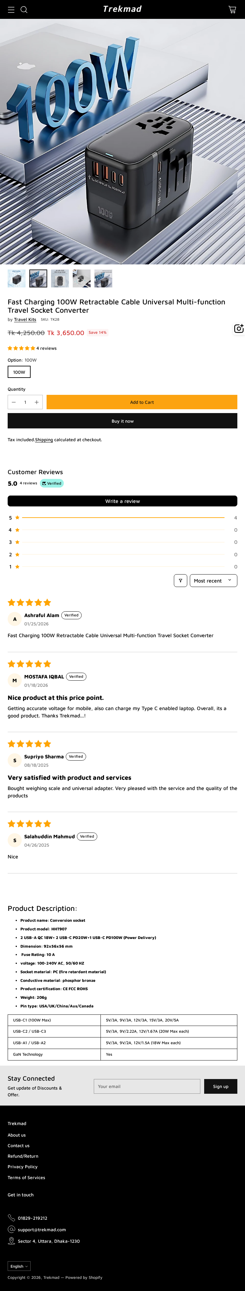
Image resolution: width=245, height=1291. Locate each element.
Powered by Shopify (83, 1277)
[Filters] (180, 580)
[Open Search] (23, 9)
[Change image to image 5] (103, 278)
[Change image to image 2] (38, 278)
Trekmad (51, 1277)
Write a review (122, 501)
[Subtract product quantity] (13, 402)
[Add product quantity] (36, 402)
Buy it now (123, 421)
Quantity (17, 389)
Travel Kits (25, 319)
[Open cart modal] (232, 9)
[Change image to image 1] (17, 278)
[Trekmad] (122, 9)
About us (17, 1135)
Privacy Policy (23, 1166)
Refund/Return (23, 1156)
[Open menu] (11, 9)
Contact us (19, 1145)
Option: (22, 360)
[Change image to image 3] (60, 278)
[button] (22, 348)
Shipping (44, 439)
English (17, 1266)
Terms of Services (26, 1177)
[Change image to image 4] (82, 278)
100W (19, 372)
